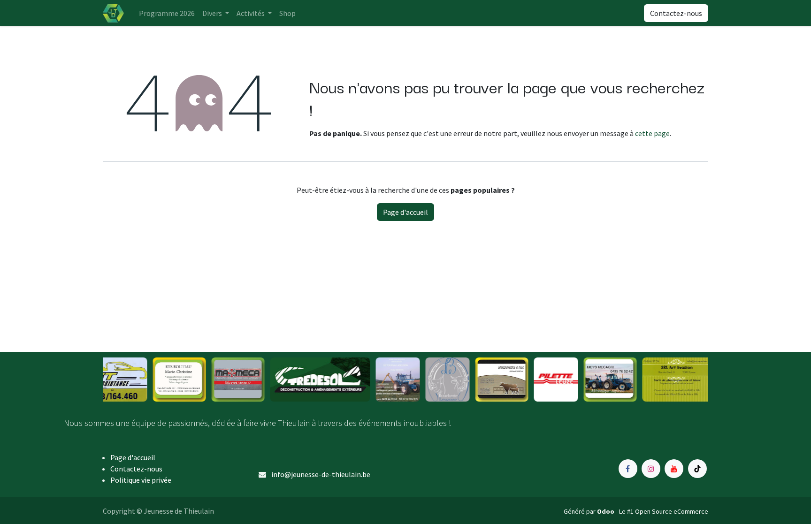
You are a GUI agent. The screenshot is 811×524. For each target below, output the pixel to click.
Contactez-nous (676, 13)
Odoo (606, 511)
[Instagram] (651, 468)
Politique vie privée (140, 480)
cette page (652, 133)
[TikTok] (697, 468)
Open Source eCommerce (671, 511)
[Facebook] (628, 468)
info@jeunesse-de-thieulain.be (320, 474)
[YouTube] (674, 468)
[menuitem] (167, 13)
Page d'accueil (405, 212)
